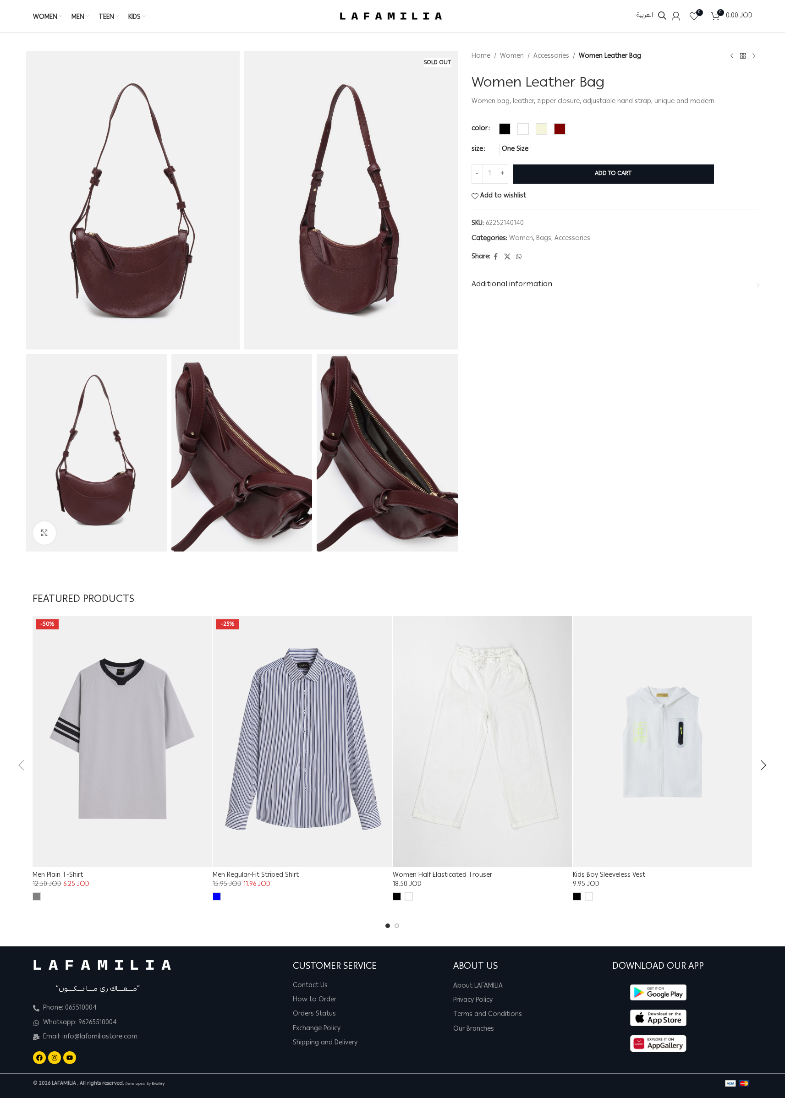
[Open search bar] (662, 15)
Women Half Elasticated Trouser (442, 875)
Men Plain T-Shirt (58, 875)
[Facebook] (39, 1057)
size (477, 149)
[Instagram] (54, 1057)
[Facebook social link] (495, 257)
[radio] (505, 129)
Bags (543, 239)
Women (512, 56)
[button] (21, 765)
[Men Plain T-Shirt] (122, 741)
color (480, 129)
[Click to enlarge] (44, 532)
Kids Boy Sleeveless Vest (609, 875)
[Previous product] (731, 56)
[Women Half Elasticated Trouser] (482, 741)
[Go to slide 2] (397, 925)
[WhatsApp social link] (518, 257)
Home (481, 56)
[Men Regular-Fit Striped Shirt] (302, 741)
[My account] (676, 16)
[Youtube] (69, 1057)
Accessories (551, 56)
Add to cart (613, 174)
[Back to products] (742, 56)
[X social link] (507, 257)
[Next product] (753, 56)
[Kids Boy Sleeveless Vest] (662, 741)
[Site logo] (391, 16)
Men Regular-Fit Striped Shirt (256, 875)
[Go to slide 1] (387, 925)
